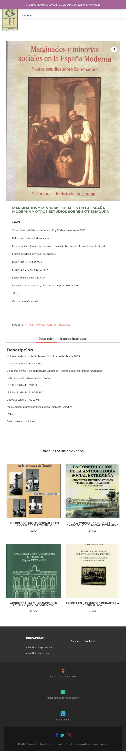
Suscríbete (26, 15)
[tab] (46, 339)
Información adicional (72, 338)
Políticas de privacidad (40, 647)
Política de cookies (38, 653)
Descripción (46, 338)
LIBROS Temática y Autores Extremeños (47, 324)
